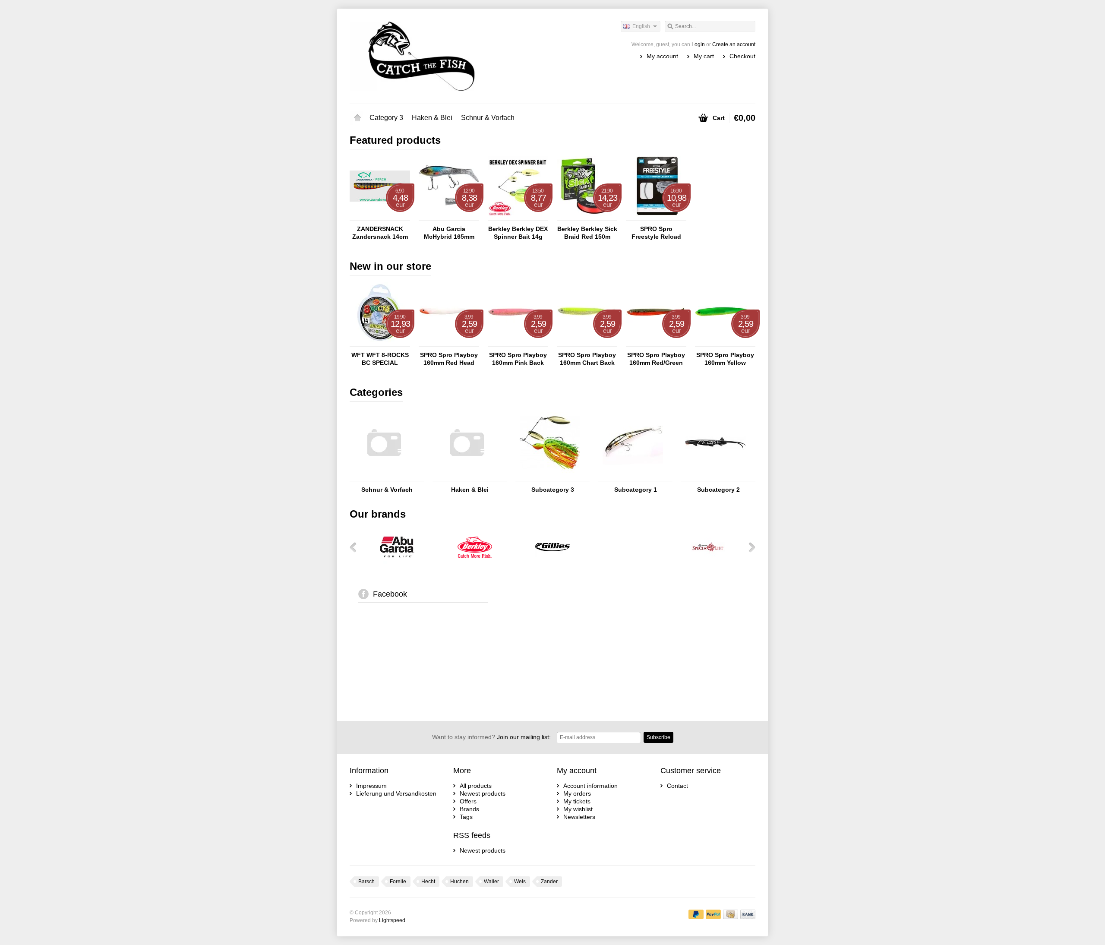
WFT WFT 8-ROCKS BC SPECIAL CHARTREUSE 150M (379, 359)
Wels (520, 882)
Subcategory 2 (718, 489)
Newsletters (579, 816)
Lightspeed (392, 920)
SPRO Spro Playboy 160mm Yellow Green (725, 359)
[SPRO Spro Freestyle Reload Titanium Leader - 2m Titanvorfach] (656, 216)
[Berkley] (474, 562)
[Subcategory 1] (632, 477)
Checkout (742, 56)
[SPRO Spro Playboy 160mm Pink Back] (518, 342)
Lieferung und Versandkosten (396, 793)
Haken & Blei (432, 117)
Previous (356, 547)
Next (748, 547)
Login (698, 44)
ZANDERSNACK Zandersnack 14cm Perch (380, 232)
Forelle (398, 882)
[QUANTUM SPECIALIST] (707, 562)
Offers (468, 801)
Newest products (482, 793)
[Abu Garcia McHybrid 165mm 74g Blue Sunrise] (449, 216)
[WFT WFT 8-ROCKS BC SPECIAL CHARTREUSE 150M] (380, 342)
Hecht (428, 882)
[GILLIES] (552, 562)
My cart (704, 56)
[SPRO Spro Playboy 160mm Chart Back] (587, 342)
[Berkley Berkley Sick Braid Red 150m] (587, 216)
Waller (491, 882)
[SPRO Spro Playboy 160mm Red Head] (449, 342)
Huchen (459, 882)
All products (476, 785)
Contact (677, 785)
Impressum (371, 785)
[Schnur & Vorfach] (384, 477)
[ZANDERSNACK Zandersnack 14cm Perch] (380, 216)
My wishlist (578, 809)
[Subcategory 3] (549, 477)
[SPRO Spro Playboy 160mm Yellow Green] (725, 342)
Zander (549, 882)
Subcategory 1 (635, 489)
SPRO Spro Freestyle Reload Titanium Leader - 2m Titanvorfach (656, 232)
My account (662, 56)
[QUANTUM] (630, 562)
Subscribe (658, 737)
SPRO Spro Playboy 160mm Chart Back (587, 358)
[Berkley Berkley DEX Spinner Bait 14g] (518, 216)
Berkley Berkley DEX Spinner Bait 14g (518, 232)
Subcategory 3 (552, 489)
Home (357, 118)
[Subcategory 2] (715, 477)
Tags (466, 816)
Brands (469, 809)
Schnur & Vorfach (488, 117)
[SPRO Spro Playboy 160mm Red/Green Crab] (656, 342)
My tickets (576, 801)
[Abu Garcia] (397, 562)
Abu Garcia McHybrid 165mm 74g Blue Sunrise (449, 232)
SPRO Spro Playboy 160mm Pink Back (518, 358)
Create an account (733, 44)
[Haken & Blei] (467, 477)
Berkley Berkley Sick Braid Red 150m (587, 232)
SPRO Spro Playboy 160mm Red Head (449, 358)
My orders (577, 793)
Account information (590, 785)
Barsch (366, 882)
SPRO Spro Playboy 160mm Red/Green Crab (656, 359)
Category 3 (386, 117)
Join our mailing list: (491, 736)
